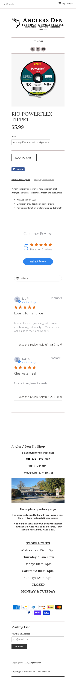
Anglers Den (35, 662)
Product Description (20, 179)
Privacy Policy (43, 671)
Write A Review (38, 261)
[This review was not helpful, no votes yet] (58, 344)
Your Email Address (20, 633)
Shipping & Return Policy (23, 671)
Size (13, 136)
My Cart (67, 3)
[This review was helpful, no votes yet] (52, 344)
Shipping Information (44, 179)
